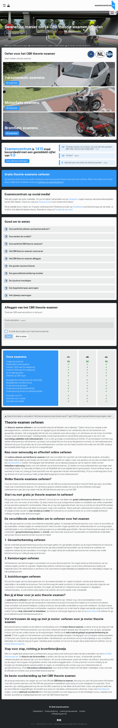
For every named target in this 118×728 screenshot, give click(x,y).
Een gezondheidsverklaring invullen (26, 273)
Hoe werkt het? (15, 33)
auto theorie (92, 611)
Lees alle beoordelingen (17, 161)
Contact (82, 711)
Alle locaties (21, 336)
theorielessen (103, 689)
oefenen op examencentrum (51, 182)
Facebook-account (64, 209)
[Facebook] (58, 720)
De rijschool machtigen (20, 280)
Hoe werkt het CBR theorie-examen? (26, 244)
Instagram (73, 199)
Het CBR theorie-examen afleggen (25, 258)
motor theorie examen (15, 644)
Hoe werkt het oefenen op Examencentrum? (29, 229)
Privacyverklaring (51, 711)
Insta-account (45, 202)
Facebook (77, 207)
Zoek (8, 336)
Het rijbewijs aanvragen (20, 295)
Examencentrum (14, 463)
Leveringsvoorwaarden (68, 711)
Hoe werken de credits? (20, 236)
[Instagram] (60, 720)
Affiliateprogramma (59, 714)
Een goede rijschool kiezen (22, 266)
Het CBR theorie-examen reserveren (26, 251)
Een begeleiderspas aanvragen (23, 288)
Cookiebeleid (38, 711)
